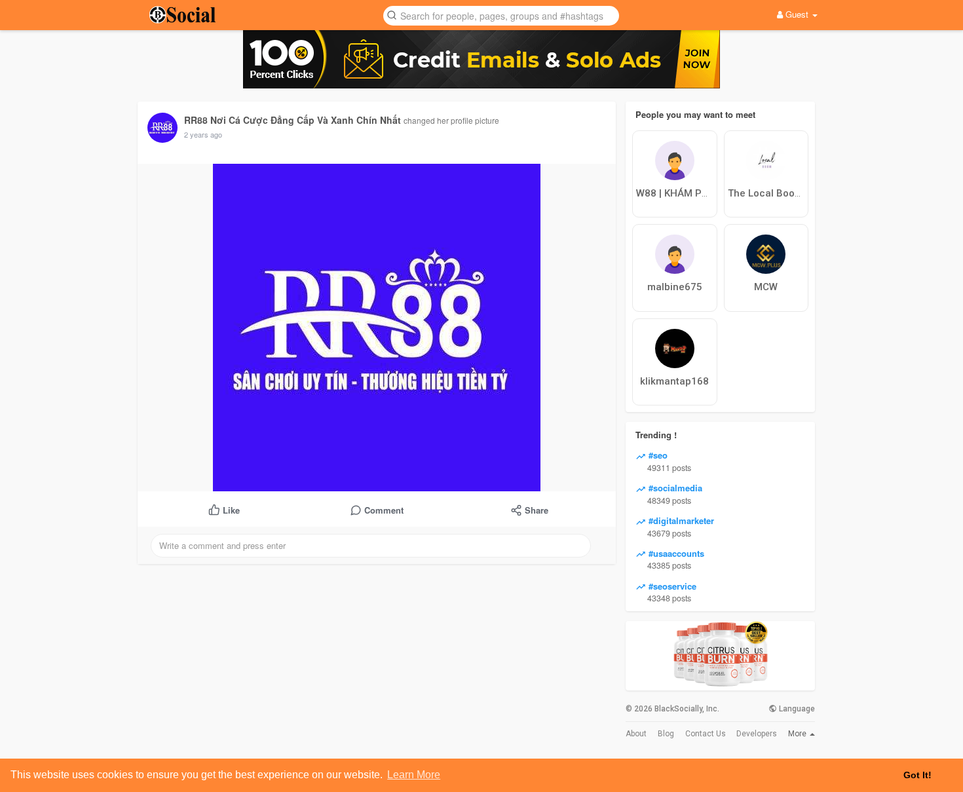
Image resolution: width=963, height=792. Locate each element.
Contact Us (705, 734)
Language (796, 709)
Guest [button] (797, 14)
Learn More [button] (413, 774)
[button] (501, 15)
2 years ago (203, 134)
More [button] (798, 733)
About (636, 734)
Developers (756, 734)
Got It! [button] (917, 775)
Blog (666, 734)
